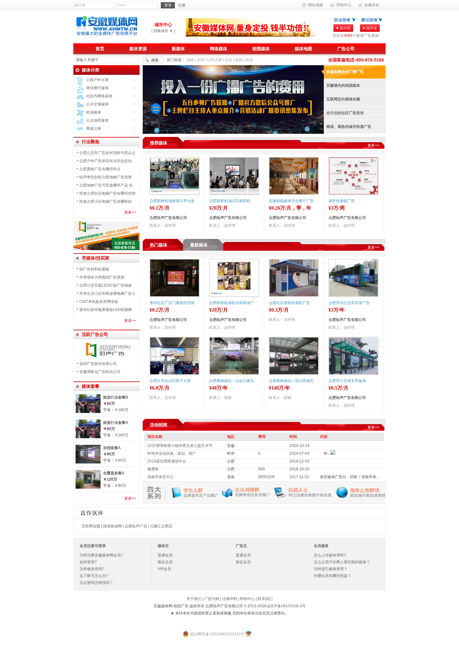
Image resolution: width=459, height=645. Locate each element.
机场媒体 (93, 112)
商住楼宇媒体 (97, 88)
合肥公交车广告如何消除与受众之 (107, 153)
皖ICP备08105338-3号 (286, 606)
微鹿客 (153, 469)
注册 (181, 5)
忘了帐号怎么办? (94, 576)
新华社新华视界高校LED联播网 (105, 310)
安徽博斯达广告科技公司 (100, 372)
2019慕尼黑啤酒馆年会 (166, 461)
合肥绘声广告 (136, 526)
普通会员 (165, 555)
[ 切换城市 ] (163, 31)
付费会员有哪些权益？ (332, 576)
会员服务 (321, 546)
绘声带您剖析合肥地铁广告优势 (105, 177)
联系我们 (265, 599)
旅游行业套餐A (115, 422)
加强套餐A (112, 448)
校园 (239, 60)
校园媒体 (261, 48)
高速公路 (93, 128)
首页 (100, 48)
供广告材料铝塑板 (94, 269)
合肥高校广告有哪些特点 (100, 169)
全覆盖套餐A (114, 473)
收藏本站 (371, 5)
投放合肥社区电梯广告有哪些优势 (107, 193)
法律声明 (229, 599)
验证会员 (165, 562)
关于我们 (193, 599)
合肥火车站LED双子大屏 (170, 381)
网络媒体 (218, 48)
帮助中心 (343, 5)
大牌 (200, 60)
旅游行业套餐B (115, 397)
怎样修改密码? (92, 569)
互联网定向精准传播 (343, 99)
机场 (249, 60)
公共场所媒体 (97, 120)
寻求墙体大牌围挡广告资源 (101, 277)
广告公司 (346, 48)
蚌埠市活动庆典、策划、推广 (171, 453)
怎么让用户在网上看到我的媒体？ (342, 562)
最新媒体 (199, 244)
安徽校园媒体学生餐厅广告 (291, 201)
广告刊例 (211, 599)
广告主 (241, 546)
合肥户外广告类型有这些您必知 (105, 161)
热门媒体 (158, 244)
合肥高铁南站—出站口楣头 (231, 381)
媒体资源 (138, 48)
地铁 (190, 60)
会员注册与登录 (93, 546)
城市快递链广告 (341, 201)
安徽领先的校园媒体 (343, 85)
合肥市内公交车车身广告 (349, 303)
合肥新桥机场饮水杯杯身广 (231, 303)
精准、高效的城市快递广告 (348, 126)
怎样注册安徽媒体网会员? (101, 555)
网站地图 (315, 5)
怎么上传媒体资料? (330, 555)
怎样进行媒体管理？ (331, 569)
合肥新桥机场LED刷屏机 (229, 201)
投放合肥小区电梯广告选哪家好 (105, 201)
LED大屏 (214, 60)
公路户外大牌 (97, 80)
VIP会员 (164, 569)
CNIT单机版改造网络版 (98, 301)
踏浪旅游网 (112, 526)
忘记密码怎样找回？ (96, 582)
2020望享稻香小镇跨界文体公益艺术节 (179, 446)
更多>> (130, 212)
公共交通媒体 (97, 104)
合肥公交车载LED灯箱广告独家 (105, 285)
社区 (228, 60)
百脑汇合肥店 (161, 526)
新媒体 (178, 48)
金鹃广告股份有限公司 (98, 363)
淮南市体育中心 (160, 477)
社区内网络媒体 (99, 96)
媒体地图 (303, 48)
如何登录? (88, 562)
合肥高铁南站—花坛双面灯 (291, 381)
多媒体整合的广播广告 (345, 72)
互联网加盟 (90, 526)
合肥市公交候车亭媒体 (347, 381)
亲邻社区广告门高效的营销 (172, 303)
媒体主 (163, 546)
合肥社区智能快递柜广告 (289, 303)
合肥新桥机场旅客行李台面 (172, 201)
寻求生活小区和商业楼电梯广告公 (107, 293)
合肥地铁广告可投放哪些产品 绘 (106, 185)
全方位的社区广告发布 (345, 113)
